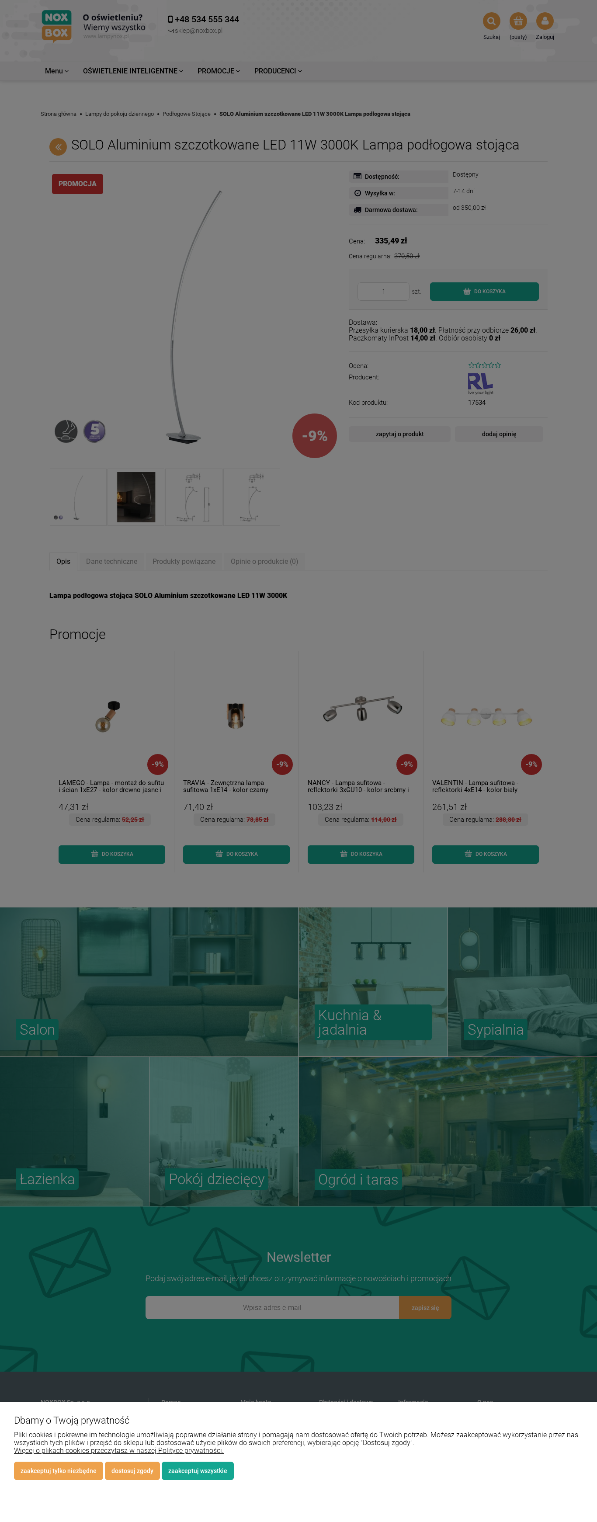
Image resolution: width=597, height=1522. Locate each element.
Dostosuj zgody (132, 1470)
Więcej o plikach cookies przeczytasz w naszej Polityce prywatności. (119, 1450)
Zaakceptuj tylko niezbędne (59, 1470)
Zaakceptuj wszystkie (197, 1470)
